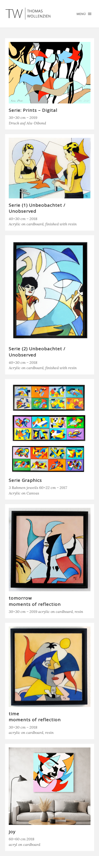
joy (12, 832)
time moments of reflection (35, 717)
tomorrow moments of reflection (35, 601)
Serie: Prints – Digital (33, 110)
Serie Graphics (25, 480)
